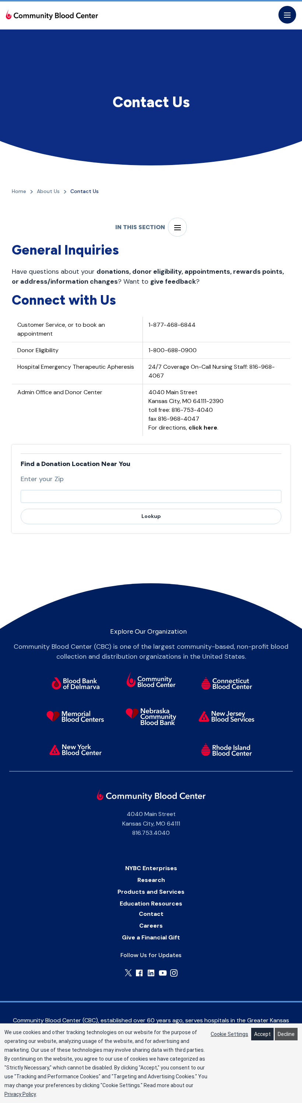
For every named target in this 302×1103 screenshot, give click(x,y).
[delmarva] (76, 683)
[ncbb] (151, 716)
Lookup (151, 516)
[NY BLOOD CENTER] (52, 15)
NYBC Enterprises (151, 868)
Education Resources (151, 903)
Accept (262, 1034)
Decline (286, 1034)
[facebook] (139, 973)
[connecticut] (227, 683)
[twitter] (128, 972)
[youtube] (162, 973)
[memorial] (76, 716)
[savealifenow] (151, 681)
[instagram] (174, 973)
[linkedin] (151, 973)
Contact (151, 914)
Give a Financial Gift (151, 937)
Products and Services (151, 892)
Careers (151, 925)
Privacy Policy (20, 1094)
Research (151, 880)
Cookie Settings (229, 1034)
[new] (227, 716)
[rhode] (227, 750)
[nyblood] (76, 750)
